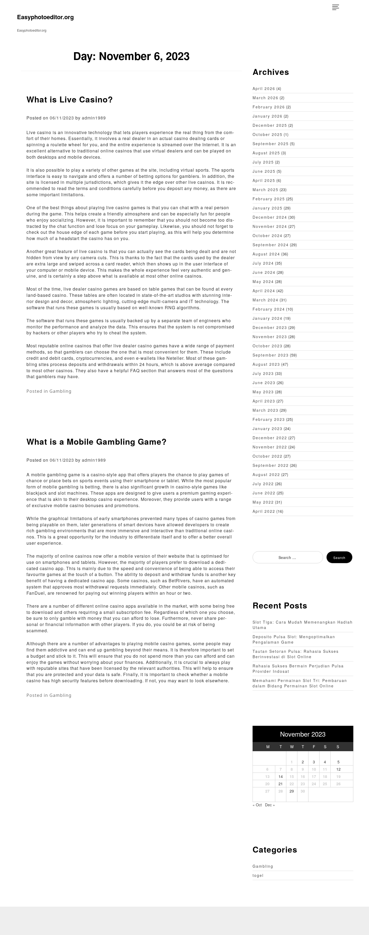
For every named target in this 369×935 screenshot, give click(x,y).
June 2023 (264, 382)
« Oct (257, 804)
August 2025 (266, 152)
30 (303, 791)
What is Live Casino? (69, 99)
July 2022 (263, 483)
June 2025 (264, 171)
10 (314, 769)
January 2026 (268, 116)
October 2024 (268, 235)
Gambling (60, 391)
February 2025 (269, 198)
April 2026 (264, 88)
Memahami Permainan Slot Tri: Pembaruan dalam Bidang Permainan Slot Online (300, 683)
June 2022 (264, 492)
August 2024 (266, 254)
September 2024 (271, 244)
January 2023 (268, 428)
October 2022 (268, 456)
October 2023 (268, 345)
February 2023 (269, 419)
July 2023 (263, 373)
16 (303, 776)
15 (292, 776)
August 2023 (266, 364)
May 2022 (263, 502)
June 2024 (264, 272)
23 (303, 783)
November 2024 (270, 226)
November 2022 (270, 447)
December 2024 (270, 217)
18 (325, 776)
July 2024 (263, 263)
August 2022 (266, 474)
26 (338, 783)
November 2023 (270, 336)
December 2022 (270, 437)
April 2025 (264, 180)
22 (292, 783)
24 (314, 783)
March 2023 (266, 410)
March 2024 (266, 299)
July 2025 (263, 162)
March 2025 (266, 189)
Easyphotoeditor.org (45, 16)
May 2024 (263, 281)
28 (281, 791)
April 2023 (264, 401)
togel (258, 875)
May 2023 (263, 391)
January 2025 (268, 208)
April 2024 (264, 290)
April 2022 (264, 511)
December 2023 (270, 327)
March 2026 (266, 97)
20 (267, 783)
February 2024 (269, 309)
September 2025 (271, 143)
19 (338, 776)
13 (267, 776)
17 (314, 776)
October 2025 (268, 134)
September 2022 (271, 465)
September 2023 (271, 355)
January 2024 (268, 318)
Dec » (270, 804)
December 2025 (270, 125)
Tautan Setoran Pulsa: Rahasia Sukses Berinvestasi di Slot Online (296, 653)
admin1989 (94, 118)
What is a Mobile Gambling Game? (96, 441)
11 (325, 769)
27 (267, 791)
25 (325, 783)
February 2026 (269, 106)
